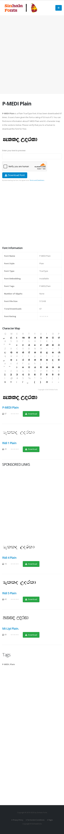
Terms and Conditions (37, 180)
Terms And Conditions (35, 820)
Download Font (16, 175)
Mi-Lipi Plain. (10, 629)
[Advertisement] (32, 54)
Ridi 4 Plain (9, 558)
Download (32, 413)
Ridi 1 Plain (9, 443)
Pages (51, 820)
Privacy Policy (18, 820)
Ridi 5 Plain (9, 593)
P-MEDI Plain (10, 407)
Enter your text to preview (13, 150)
